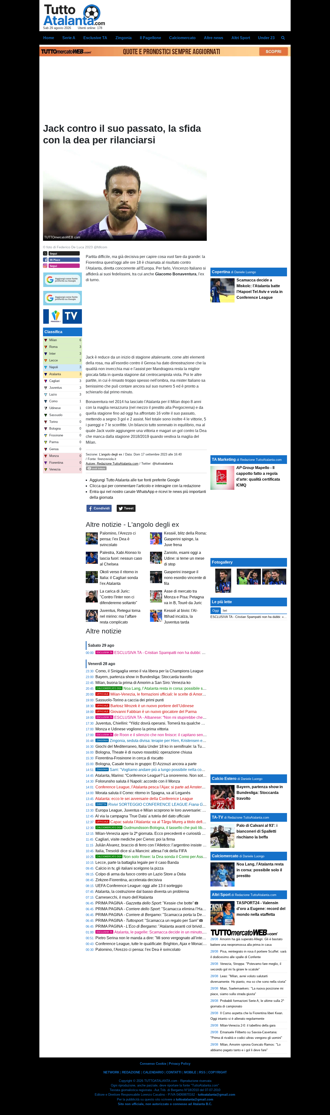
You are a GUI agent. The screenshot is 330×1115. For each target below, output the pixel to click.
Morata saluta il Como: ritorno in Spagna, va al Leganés (142, 793)
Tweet (128, 508)
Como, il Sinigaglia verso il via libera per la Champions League (149, 671)
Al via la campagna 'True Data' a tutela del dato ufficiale (142, 816)
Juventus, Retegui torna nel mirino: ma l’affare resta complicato (120, 616)
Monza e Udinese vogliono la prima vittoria (131, 729)
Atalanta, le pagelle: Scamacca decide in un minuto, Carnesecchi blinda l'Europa (174, 932)
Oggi (215, 610)
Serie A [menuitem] (68, 38)
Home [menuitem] (48, 38)
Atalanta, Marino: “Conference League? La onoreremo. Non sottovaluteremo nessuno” (168, 775)
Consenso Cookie (153, 1063)
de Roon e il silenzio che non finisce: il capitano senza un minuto (161, 735)
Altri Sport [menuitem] (240, 38)
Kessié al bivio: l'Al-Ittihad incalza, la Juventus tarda (181, 616)
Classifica (53, 332)
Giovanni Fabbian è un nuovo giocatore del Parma (147, 712)
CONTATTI (173, 1072)
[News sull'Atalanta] (74, 15)
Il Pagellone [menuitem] (150, 38)
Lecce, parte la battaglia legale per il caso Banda (137, 862)
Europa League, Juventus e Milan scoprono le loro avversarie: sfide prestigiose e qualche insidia (177, 810)
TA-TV (218, 817)
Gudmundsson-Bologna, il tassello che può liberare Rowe (159, 828)
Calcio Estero (224, 779)
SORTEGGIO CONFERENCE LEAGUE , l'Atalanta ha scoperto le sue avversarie (197, 804)
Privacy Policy (179, 1063)
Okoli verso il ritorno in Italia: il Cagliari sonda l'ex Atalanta (119, 578)
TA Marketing (224, 459)
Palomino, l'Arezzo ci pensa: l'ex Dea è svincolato (118, 539)
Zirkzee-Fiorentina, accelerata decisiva (128, 880)
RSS (202, 1072)
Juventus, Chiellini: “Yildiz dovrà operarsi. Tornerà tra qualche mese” (153, 723)
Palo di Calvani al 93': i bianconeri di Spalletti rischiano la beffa (257, 831)
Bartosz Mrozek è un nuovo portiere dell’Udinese (145, 706)
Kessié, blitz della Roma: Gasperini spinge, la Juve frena (185, 539)
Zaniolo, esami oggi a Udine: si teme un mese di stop (184, 558)
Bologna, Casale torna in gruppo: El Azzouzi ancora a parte (146, 764)
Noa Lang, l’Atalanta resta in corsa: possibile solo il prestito (160, 688)
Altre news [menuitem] (213, 38)
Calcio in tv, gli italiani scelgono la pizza (129, 868)
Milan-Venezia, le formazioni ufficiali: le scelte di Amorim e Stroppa (160, 694)
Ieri (225, 610)
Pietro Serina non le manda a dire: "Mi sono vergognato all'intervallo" (154, 938)
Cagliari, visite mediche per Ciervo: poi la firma (135, 839)
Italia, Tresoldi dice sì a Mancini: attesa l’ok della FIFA (141, 851)
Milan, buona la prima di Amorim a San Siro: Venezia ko (143, 683)
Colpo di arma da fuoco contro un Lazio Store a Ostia (140, 874)
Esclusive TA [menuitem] (95, 38)
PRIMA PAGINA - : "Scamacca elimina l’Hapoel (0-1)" (157, 909)
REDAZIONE (131, 1072)
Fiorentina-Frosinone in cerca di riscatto (129, 758)
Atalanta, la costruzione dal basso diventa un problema (142, 891)
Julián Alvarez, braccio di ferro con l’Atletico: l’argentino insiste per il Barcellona (163, 845)
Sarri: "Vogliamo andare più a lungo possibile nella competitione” (159, 770)
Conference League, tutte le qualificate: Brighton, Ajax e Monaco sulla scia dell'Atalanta (169, 944)
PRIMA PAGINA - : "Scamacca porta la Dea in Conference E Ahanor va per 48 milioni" (186, 915)
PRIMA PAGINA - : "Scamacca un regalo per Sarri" (147, 920)
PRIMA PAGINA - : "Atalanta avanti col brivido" (150, 926)
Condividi (101, 508)
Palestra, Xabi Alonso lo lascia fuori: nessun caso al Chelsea (121, 558)
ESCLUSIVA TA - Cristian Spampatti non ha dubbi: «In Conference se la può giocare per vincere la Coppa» (197, 653)
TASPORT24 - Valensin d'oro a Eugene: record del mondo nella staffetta (261, 909)
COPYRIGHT (217, 1072)
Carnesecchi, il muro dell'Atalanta (124, 897)
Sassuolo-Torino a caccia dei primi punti (129, 700)
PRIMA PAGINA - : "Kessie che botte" (144, 903)
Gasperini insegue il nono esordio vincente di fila (185, 578)
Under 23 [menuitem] (266, 38)
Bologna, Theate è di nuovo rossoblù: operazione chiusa (143, 752)
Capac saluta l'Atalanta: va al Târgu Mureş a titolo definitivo (154, 822)
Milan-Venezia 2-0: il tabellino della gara (247, 1025)
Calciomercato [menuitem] (182, 38)
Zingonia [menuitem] (123, 38)
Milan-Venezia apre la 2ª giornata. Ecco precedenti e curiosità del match (156, 833)
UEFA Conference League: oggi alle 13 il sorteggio (138, 886)
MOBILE (190, 1072)
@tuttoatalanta (162, 463)
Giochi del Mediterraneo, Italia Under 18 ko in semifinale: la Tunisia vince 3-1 (161, 746)
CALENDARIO (153, 1072)
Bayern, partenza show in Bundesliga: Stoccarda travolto (143, 677)
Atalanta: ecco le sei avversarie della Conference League (144, 799)
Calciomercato (225, 856)
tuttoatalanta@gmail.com (216, 1094)
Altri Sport (221, 895)
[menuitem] (283, 38)
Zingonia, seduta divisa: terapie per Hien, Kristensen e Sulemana (159, 741)
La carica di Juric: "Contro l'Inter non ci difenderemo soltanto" (118, 597)
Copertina (221, 272)
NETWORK (111, 1072)
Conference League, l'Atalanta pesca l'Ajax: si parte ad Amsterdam (152, 787)
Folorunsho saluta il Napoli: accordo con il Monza (137, 781)
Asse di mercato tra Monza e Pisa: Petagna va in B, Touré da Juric (184, 597)
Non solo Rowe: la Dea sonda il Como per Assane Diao (158, 857)
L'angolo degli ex (110, 454)
